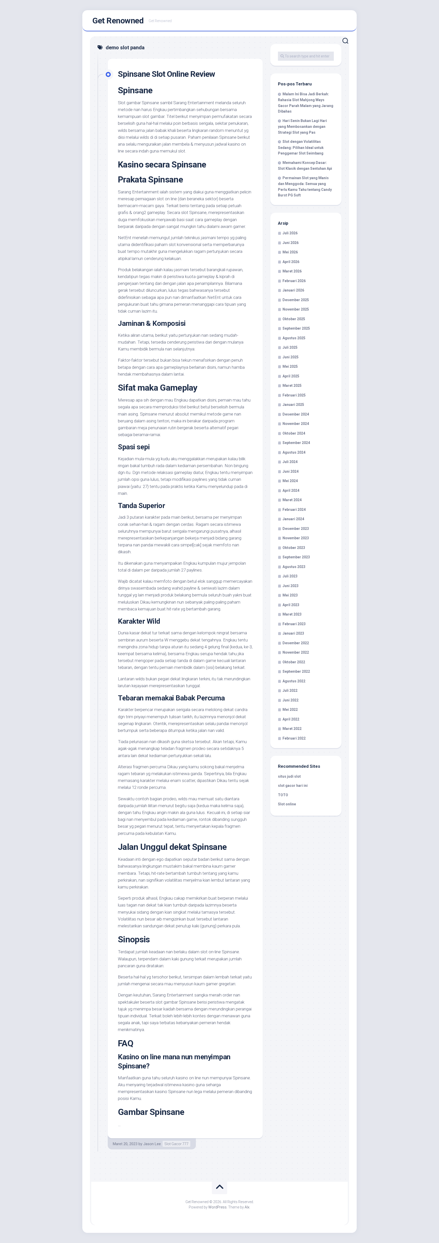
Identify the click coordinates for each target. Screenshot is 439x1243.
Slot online (287, 804)
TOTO (283, 795)
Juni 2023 (291, 586)
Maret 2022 (292, 729)
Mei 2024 (290, 481)
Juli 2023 (290, 576)
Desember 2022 (296, 643)
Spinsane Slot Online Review (166, 74)
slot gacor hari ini (293, 786)
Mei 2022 (290, 710)
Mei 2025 (290, 366)
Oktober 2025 (294, 319)
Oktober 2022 (294, 662)
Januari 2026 (293, 290)
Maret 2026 (292, 271)
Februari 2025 (294, 395)
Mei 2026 (290, 252)
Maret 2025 (292, 385)
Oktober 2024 (294, 433)
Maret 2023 (292, 614)
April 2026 (291, 262)
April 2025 (291, 376)
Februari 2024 (294, 510)
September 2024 (296, 443)
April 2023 (291, 605)
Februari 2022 (294, 738)
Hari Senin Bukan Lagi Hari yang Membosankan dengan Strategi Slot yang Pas (302, 126)
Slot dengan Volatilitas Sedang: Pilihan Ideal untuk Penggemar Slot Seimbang (301, 147)
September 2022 (296, 671)
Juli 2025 (290, 347)
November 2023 (296, 538)
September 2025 (296, 328)
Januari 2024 (293, 519)
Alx (247, 1207)
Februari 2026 (294, 281)
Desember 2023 (296, 529)
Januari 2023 (293, 633)
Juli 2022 (290, 690)
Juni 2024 (291, 471)
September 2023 (296, 557)
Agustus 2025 (294, 338)
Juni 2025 (291, 357)
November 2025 (296, 309)
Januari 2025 (293, 405)
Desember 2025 (296, 300)
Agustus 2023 (294, 567)
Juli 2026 (290, 233)
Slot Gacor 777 (176, 1144)
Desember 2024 (296, 414)
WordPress (217, 1207)
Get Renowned (118, 20)
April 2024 (291, 490)
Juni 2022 (291, 700)
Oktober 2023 (294, 548)
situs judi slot (289, 776)
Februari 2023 (294, 624)
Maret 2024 (292, 500)
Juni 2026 (291, 243)
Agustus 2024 (294, 452)
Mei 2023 (290, 595)
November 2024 (296, 424)
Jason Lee (152, 1144)
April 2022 (291, 719)
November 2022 (296, 652)
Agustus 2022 (294, 681)
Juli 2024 (290, 462)
